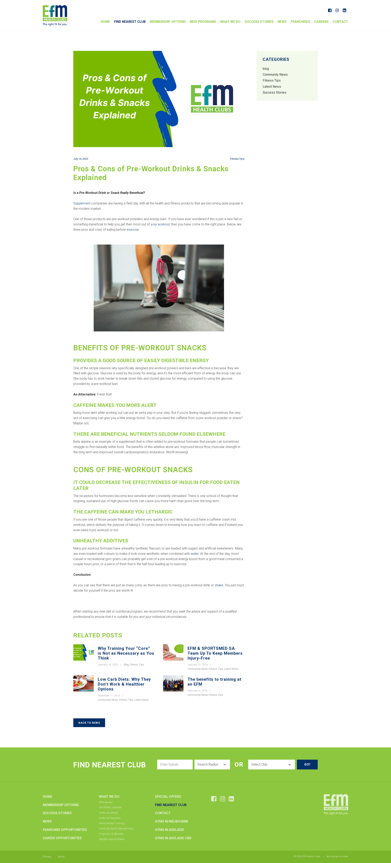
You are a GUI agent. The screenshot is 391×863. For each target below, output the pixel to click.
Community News (198, 668)
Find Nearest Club (130, 22)
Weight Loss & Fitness (112, 839)
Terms (61, 856)
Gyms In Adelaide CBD (173, 838)
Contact (340, 22)
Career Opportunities (62, 838)
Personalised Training (111, 823)
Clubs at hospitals (109, 817)
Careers (321, 22)
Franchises (300, 22)
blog (126, 664)
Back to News (89, 722)
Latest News (231, 668)
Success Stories (259, 22)
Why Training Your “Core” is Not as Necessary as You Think (126, 653)
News (282, 22)
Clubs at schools (108, 812)
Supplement (81, 203)
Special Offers (168, 797)
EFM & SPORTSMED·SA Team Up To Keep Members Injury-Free (215, 653)
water (195, 554)
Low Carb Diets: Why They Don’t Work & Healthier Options (124, 684)
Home (105, 22)
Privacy (47, 856)
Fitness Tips (237, 158)
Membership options (168, 22)
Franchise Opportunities (65, 830)
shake (219, 585)
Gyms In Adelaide (169, 830)
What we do (230, 22)
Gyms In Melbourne (171, 821)
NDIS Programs (203, 22)
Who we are (105, 802)
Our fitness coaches (110, 807)
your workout (160, 224)
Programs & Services (111, 833)
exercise (133, 230)
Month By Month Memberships (116, 828)
